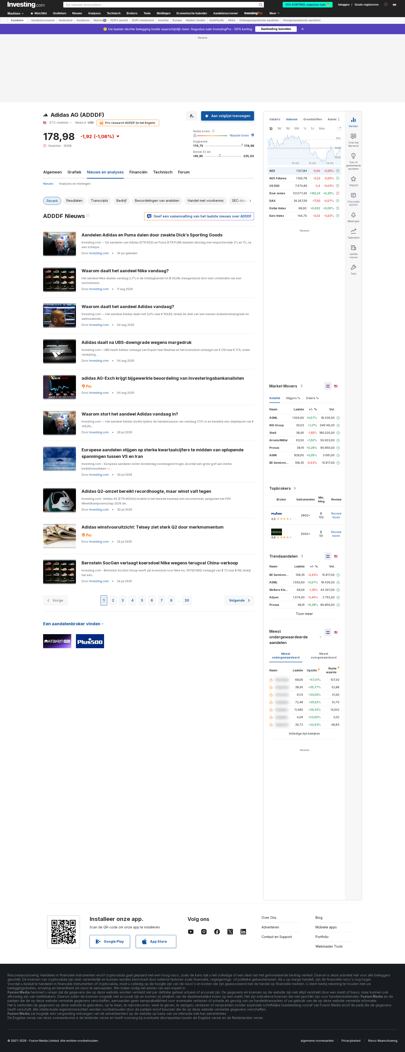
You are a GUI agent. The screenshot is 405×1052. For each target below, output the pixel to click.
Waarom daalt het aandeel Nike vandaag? (125, 270)
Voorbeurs (83, 20)
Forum (184, 172)
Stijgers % (293, 398)
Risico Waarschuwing (382, 1040)
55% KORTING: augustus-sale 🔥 (307, 4)
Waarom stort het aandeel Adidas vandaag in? (130, 414)
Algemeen (52, 172)
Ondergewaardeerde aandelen (259, 20)
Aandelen (17, 20)
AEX (272, 171)
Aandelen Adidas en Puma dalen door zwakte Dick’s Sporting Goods (152, 234)
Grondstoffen (312, 119)
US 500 (274, 186)
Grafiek (74, 172)
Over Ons (269, 918)
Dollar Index (277, 208)
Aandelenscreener (225, 13)
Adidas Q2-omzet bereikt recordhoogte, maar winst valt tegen (146, 491)
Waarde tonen (239, 135)
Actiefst (274, 398)
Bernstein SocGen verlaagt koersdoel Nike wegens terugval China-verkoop (160, 562)
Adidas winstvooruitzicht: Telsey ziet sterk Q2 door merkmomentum (153, 527)
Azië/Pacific (216, 20)
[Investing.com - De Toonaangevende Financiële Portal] (26, 4)
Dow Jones (277, 193)
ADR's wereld (119, 20)
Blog (318, 918)
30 (187, 600)
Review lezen (336, 515)
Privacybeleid (350, 1040)
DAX (272, 200)
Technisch (162, 172)
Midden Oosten (195, 20)
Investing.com (99, 253)
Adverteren (270, 927)
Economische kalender (191, 13)
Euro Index (276, 215)
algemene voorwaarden (317, 1040)
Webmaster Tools (329, 946)
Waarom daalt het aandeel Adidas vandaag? (128, 306)
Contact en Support (277, 937)
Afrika (231, 20)
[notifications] (386, 4)
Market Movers (283, 386)
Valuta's (274, 119)
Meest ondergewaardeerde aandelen (288, 637)
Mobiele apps (326, 927)
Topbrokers (280, 488)
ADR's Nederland (143, 20)
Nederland (65, 20)
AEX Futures (277, 178)
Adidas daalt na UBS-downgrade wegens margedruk (136, 342)
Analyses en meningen (74, 183)
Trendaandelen (283, 556)
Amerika (163, 20)
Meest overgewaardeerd (324, 655)
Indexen (291, 119)
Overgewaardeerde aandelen (302, 20)
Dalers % (312, 398)
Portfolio (322, 937)
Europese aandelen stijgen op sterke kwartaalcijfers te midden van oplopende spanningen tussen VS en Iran (163, 453)
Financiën (138, 172)
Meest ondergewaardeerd (286, 655)
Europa (177, 20)
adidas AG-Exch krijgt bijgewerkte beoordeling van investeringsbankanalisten (163, 378)
